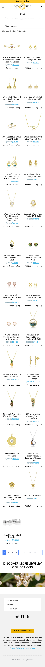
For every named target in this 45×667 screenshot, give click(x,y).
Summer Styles (22, 1)
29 (35, 553)
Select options (12, 68)
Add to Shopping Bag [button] (33, 68)
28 (30, 553)
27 (25, 553)
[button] (3, 7)
